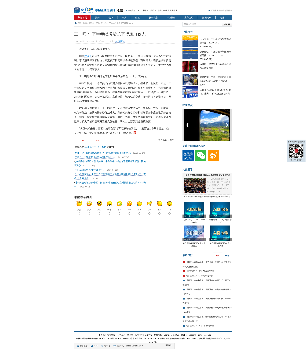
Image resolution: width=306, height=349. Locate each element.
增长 (99, 146)
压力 (86, 146)
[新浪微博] (214, 160)
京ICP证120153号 (106, 338)
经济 (104, 146)
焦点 (111, 17)
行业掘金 (171, 17)
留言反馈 (83, 346)
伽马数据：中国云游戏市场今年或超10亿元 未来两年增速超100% (215, 81)
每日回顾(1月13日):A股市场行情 (200, 326)
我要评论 (120, 346)
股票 (120, 10)
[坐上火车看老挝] (212, 140)
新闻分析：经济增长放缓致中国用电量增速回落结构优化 (103, 153)
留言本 (130, 335)
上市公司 (188, 17)
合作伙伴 (139, 335)
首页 (79, 23)
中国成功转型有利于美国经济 (89, 170)
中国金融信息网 (83, 338)
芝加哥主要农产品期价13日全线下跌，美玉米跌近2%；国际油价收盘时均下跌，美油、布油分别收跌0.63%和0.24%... (219, 185)
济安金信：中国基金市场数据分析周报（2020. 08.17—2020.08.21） (215, 43)
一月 (227, 255)
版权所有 (94, 338)
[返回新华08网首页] (135, 133)
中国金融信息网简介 (107, 335)
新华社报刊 (94, 23)
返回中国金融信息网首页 (221, 10)
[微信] (201, 160)
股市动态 (153, 17)
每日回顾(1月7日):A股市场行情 (199, 276)
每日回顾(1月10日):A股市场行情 (200, 271)
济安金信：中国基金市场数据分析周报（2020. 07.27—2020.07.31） (215, 55)
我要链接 (148, 335)
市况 (124, 17)
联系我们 (121, 335)
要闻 (97, 17)
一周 (217, 255)
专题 (222, 17)
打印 (96, 346)
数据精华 (206, 17)
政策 (137, 17)
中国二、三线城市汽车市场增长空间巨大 (95, 157)
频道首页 (82, 17)
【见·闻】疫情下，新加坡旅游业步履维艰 (159, 10)
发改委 (88, 56)
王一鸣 (93, 146)
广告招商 (158, 335)
